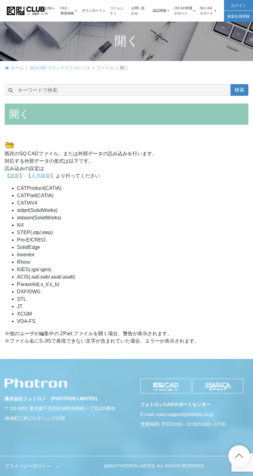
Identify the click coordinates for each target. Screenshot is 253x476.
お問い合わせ (138, 10)
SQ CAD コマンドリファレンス (60, 67)
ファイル (105, 67)
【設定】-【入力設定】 (30, 175)
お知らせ (50, 10)
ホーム (16, 67)
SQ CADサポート (207, 10)
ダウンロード (92, 10)
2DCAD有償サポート (183, 10)
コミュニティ (116, 10)
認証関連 (159, 10)
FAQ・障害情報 (67, 10)
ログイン (238, 5)
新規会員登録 (238, 16)
